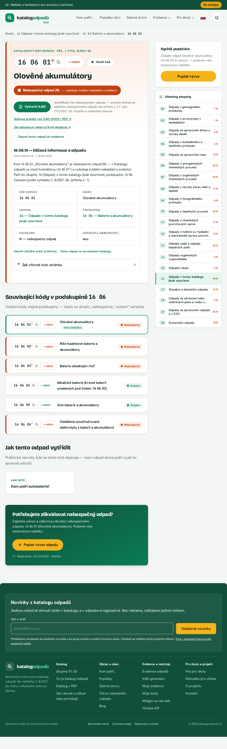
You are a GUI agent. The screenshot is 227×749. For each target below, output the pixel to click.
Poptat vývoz (188, 76)
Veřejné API (150, 708)
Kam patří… (85, 17)
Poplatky (105, 678)
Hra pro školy (196, 671)
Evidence (160, 17)
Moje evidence (153, 686)
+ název (74, 62)
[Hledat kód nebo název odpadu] (217, 18)
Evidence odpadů (155, 671)
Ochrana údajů (121, 724)
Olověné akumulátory (77, 322)
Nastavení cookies (147, 724)
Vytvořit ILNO (35, 106)
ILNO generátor (153, 678)
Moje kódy (150, 693)
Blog (102, 706)
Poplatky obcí (110, 17)
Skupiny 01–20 (66, 671)
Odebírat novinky (196, 628)
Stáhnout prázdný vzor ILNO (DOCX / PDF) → (42, 119)
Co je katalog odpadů (72, 678)
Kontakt (191, 693)
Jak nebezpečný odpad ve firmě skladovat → (42, 127)
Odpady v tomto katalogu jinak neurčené (48, 33)
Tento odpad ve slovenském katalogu (85, 251)
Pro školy (184, 17)
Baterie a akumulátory (103, 33)
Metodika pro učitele (201, 678)
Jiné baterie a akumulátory (78, 405)
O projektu (193, 686)
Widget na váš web (156, 701)
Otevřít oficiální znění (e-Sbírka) (35, 251)
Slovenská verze (98, 724)
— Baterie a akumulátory (108, 215)
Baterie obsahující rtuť (77, 366)
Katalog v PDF (66, 686)
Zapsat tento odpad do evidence (41, 137)
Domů (9, 33)
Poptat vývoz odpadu (41, 544)
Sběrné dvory (137, 17)
